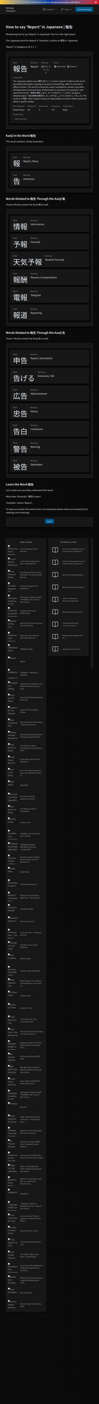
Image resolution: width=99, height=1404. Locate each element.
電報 (20, 297)
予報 (20, 244)
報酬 (20, 279)
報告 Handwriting (21, 119)
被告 (20, 466)
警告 (20, 448)
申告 (20, 360)
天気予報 (27, 261)
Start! (49, 522)
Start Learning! (84, 9)
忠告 (20, 413)
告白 (20, 431)
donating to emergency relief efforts (65, 2)
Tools (66, 9)
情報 (20, 226)
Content (50, 9)
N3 (29, 109)
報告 (20, 68)
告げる (24, 377)
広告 (20, 395)
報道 (20, 314)
